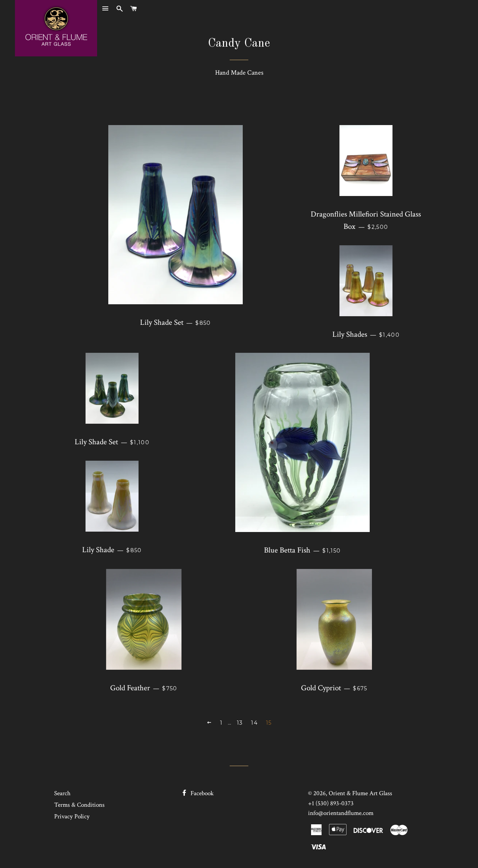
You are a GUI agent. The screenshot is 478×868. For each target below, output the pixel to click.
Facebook (201, 793)
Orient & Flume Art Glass (360, 793)
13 (240, 722)
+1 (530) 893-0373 (331, 803)
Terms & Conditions (79, 805)
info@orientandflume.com (340, 813)
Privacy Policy (72, 816)
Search (62, 793)
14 (254, 722)
